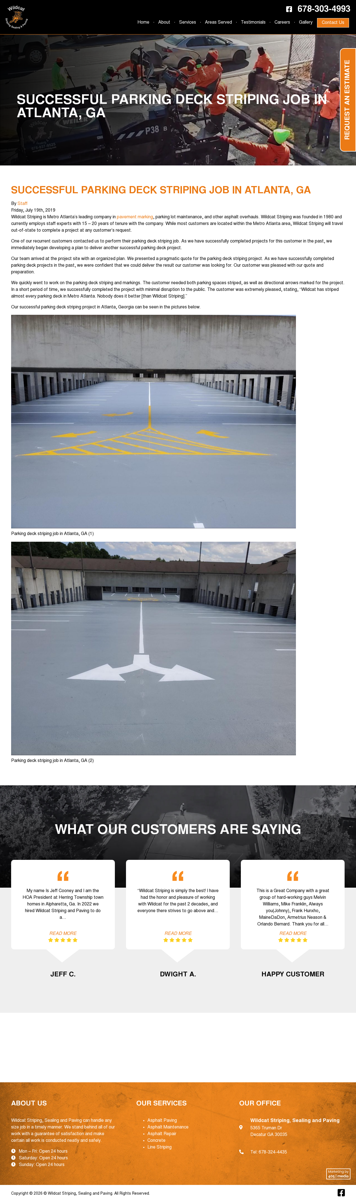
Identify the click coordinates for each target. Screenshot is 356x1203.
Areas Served (218, 22)
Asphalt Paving (162, 1120)
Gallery (306, 22)
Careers (282, 22)
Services (187, 22)
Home (143, 22)
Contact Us (333, 23)
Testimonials (253, 22)
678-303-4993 (324, 10)
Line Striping (159, 1147)
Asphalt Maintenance (168, 1127)
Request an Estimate (348, 100)
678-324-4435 (273, 1152)
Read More (62, 934)
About (164, 22)
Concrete (156, 1140)
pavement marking (135, 217)
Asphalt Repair (161, 1134)
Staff (23, 204)
